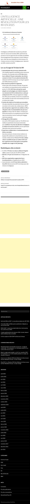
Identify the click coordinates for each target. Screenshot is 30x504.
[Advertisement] (15, 219)
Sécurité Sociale (4, 473)
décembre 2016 (4, 446)
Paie (2, 468)
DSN (2, 462)
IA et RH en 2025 (5, 171)
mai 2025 (3, 415)
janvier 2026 (4, 393)
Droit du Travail (4, 459)
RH (1, 13)
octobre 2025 (4, 401)
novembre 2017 (4, 443)
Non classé (3, 465)
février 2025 (4, 424)
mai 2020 (3, 438)
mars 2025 (3, 421)
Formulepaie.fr (5, 7)
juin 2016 (3, 449)
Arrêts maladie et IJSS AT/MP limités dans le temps (13, 336)
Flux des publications (6, 489)
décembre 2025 (4, 396)
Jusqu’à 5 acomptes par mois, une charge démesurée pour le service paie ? (15, 185)
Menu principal (28, 7)
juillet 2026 (3, 376)
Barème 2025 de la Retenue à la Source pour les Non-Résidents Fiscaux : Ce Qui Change (15, 358)
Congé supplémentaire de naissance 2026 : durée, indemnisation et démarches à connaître (15, 333)
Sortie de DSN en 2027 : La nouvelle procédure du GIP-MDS (15, 321)
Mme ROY (3, 362)
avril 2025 (3, 418)
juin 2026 (3, 379)
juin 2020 (3, 435)
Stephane (8, 27)
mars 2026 (3, 387)
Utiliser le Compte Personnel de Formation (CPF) (12, 178)
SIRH (2, 476)
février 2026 (4, 390)
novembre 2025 (4, 399)
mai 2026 (3, 382)
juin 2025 (3, 413)
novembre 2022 (4, 429)
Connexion (3, 486)
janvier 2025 (4, 427)
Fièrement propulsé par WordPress (8, 502)
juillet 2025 (3, 410)
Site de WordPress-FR (6, 495)
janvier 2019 (4, 441)
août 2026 (3, 373)
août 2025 (3, 407)
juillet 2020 (3, 432)
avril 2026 (3, 385)
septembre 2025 (5, 404)
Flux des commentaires (6, 492)
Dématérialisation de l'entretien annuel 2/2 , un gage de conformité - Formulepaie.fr (14, 347)
